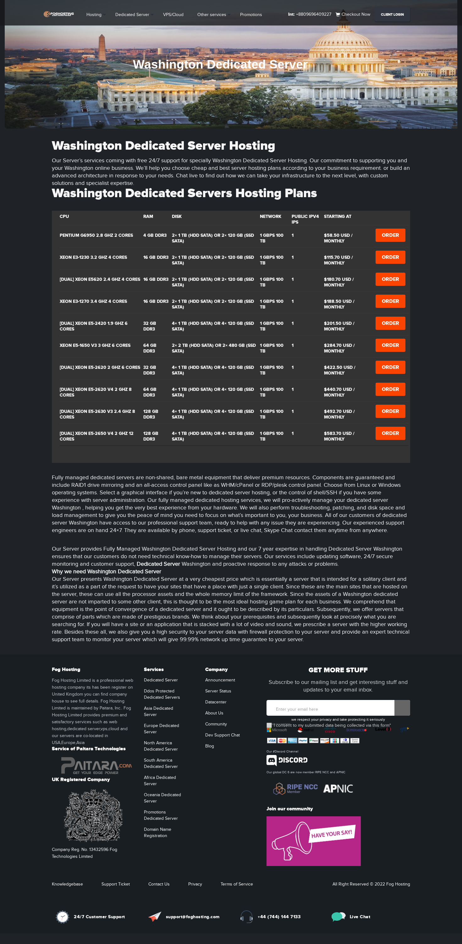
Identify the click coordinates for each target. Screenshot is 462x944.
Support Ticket (116, 884)
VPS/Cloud (173, 14)
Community (216, 724)
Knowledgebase (67, 884)
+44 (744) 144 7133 (279, 916)
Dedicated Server (132, 14)
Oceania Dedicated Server (162, 798)
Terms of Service (237, 884)
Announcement (220, 680)
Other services (211, 14)
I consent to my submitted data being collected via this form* (332, 725)
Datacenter (216, 702)
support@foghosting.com (193, 916)
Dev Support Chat (222, 735)
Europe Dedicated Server (161, 729)
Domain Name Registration (157, 832)
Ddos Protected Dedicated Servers (162, 694)
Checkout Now (356, 14)
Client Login (392, 15)
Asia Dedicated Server (158, 711)
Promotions (251, 14)
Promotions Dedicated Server (161, 815)
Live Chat (360, 916)
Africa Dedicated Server (160, 780)
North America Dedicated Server (161, 746)
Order (390, 235)
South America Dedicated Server (161, 763)
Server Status (218, 691)
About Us (214, 713)
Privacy (195, 884)
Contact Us (159, 884)
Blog (209, 746)
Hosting (94, 14)
